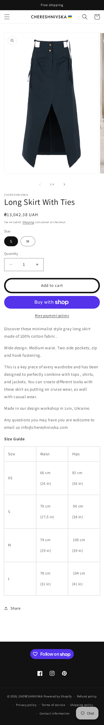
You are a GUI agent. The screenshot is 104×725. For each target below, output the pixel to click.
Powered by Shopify (58, 696)
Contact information (55, 713)
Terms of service (53, 705)
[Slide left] (40, 184)
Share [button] (16, 608)
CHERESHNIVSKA (31, 696)
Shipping (28, 222)
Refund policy (87, 696)
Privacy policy (26, 705)
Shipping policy (81, 705)
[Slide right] (64, 184)
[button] (7, 17)
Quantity (11, 253)
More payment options (52, 315)
